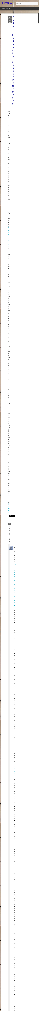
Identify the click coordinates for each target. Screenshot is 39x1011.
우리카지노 (14, 773)
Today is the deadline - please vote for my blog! (13, 60)
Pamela (9, 508)
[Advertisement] (21, 48)
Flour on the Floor (8, 237)
